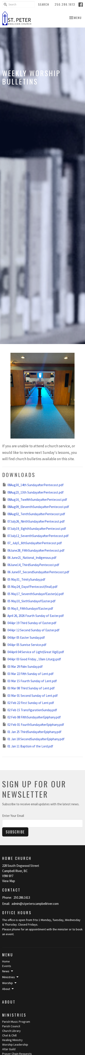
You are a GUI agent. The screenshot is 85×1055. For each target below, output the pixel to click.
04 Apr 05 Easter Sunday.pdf (26, 637)
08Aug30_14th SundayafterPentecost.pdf (35, 485)
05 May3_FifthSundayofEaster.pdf (30, 608)
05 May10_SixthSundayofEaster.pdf (31, 601)
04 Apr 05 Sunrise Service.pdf (26, 645)
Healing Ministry (12, 1040)
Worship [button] (7, 983)
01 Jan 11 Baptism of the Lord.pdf (30, 746)
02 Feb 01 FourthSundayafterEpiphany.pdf (35, 725)
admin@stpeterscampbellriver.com (35, 904)
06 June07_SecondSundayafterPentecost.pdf (38, 572)
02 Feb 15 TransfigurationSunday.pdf (32, 710)
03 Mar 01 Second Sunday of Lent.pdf (32, 696)
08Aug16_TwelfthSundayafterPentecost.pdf (37, 499)
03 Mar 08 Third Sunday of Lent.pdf (31, 688)
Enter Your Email (13, 816)
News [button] (5, 971)
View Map (8, 881)
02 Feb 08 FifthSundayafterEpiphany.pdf (34, 717)
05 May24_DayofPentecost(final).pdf (32, 587)
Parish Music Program (16, 1022)
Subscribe (15, 832)
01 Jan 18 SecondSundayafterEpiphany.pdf (36, 739)
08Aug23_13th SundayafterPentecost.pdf (35, 492)
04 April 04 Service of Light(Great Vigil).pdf (35, 652)
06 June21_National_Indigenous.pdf (31, 558)
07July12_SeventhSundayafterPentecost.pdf (38, 536)
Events (6, 966)
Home (6, 961)
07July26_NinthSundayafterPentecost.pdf (36, 521)
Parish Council (11, 1026)
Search (43, 4)
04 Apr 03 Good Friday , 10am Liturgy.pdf (34, 659)
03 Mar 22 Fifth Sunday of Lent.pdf (30, 674)
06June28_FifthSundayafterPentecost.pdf (36, 550)
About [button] (6, 989)
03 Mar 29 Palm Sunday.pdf (25, 666)
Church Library (11, 1031)
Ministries (14, 1015)
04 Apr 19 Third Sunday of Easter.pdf (31, 623)
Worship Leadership (15, 1044)
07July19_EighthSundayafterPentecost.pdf (36, 529)
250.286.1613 (65, 4)
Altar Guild (8, 1049)
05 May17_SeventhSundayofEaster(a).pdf (35, 594)
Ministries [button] (8, 977)
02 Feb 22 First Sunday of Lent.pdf (30, 703)
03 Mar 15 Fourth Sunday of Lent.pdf (32, 681)
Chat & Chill (9, 1035)
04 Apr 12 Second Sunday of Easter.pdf (33, 630)
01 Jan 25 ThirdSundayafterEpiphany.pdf (34, 732)
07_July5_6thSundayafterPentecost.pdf (34, 543)
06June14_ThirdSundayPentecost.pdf (33, 565)
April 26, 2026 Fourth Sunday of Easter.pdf (35, 616)
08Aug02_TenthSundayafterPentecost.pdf (36, 514)
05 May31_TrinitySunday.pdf (26, 579)
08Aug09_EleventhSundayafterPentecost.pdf (38, 507)
